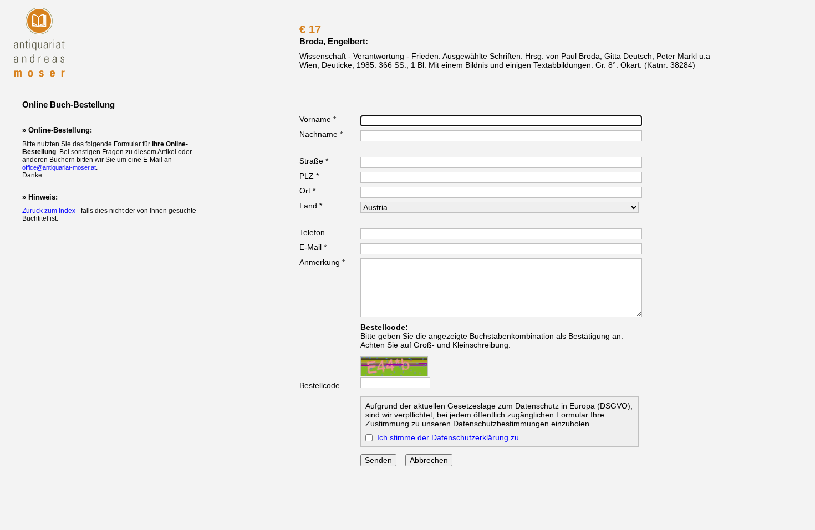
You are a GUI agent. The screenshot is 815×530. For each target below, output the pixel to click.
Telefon (312, 232)
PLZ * (309, 175)
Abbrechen (429, 460)
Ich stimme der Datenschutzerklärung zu (448, 437)
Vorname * (317, 119)
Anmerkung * (322, 262)
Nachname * (321, 134)
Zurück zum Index (48, 211)
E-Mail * (313, 247)
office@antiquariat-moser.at (59, 167)
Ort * (307, 190)
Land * (310, 205)
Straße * (313, 160)
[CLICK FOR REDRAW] (394, 366)
